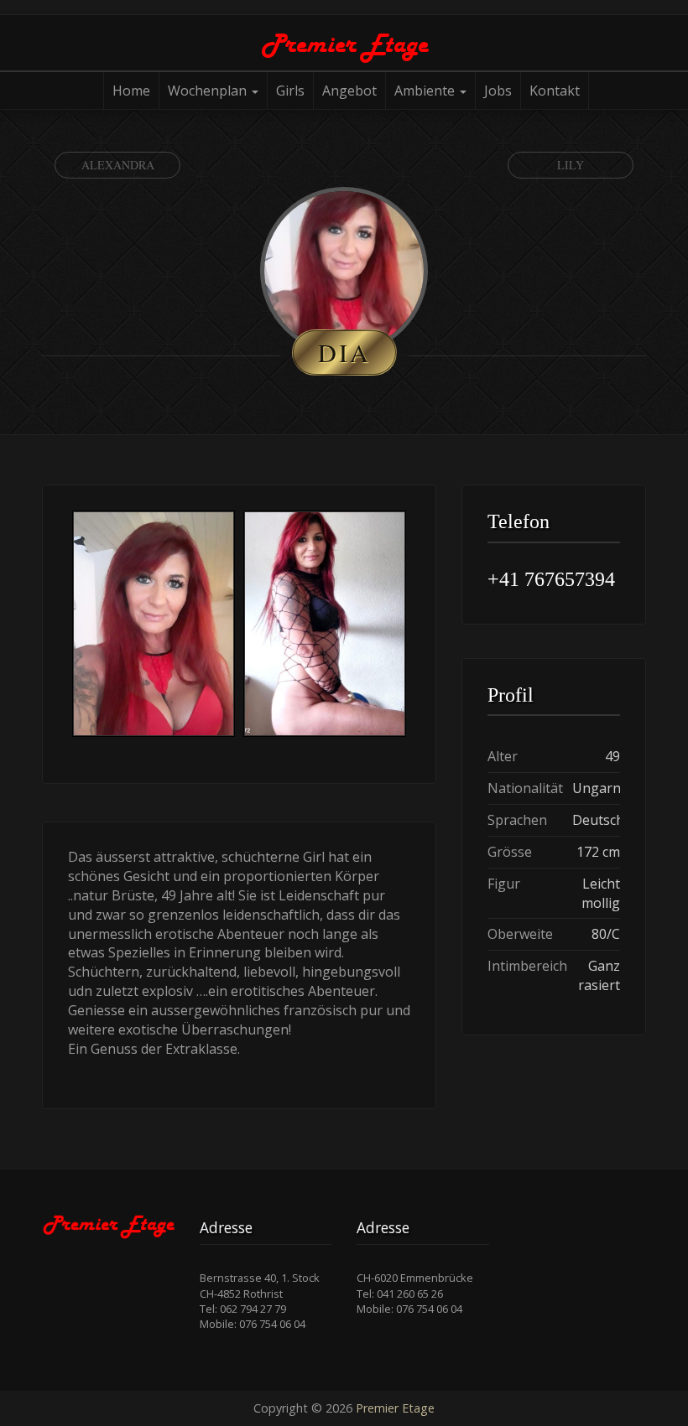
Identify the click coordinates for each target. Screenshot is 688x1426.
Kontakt (554, 90)
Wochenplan (209, 90)
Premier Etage (395, 1408)
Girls (290, 90)
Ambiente (426, 90)
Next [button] (410, 626)
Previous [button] (68, 626)
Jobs (498, 90)
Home (131, 90)
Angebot (349, 90)
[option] (153, 626)
